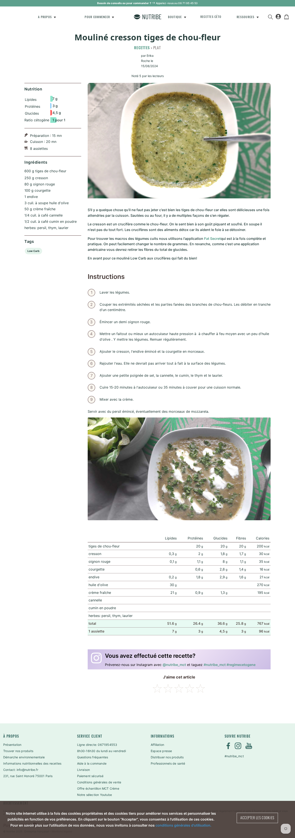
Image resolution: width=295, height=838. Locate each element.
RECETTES (142, 47)
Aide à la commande (92, 763)
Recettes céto (210, 17)
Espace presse (161, 751)
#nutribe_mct (234, 756)
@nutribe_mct (174, 664)
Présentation (12, 744)
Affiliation (157, 744)
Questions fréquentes (92, 757)
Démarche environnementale (24, 757)
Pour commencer (98, 17)
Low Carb (33, 251)
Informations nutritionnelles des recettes (32, 763)
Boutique (175, 17)
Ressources (246, 17)
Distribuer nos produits (167, 757)
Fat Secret (212, 238)
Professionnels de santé (168, 763)
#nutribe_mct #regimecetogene (229, 664)
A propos (45, 17)
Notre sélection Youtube (94, 795)
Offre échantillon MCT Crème (98, 788)
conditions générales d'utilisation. (183, 825)
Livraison (83, 770)
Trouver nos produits (18, 751)
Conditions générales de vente (99, 782)
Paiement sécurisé (90, 776)
